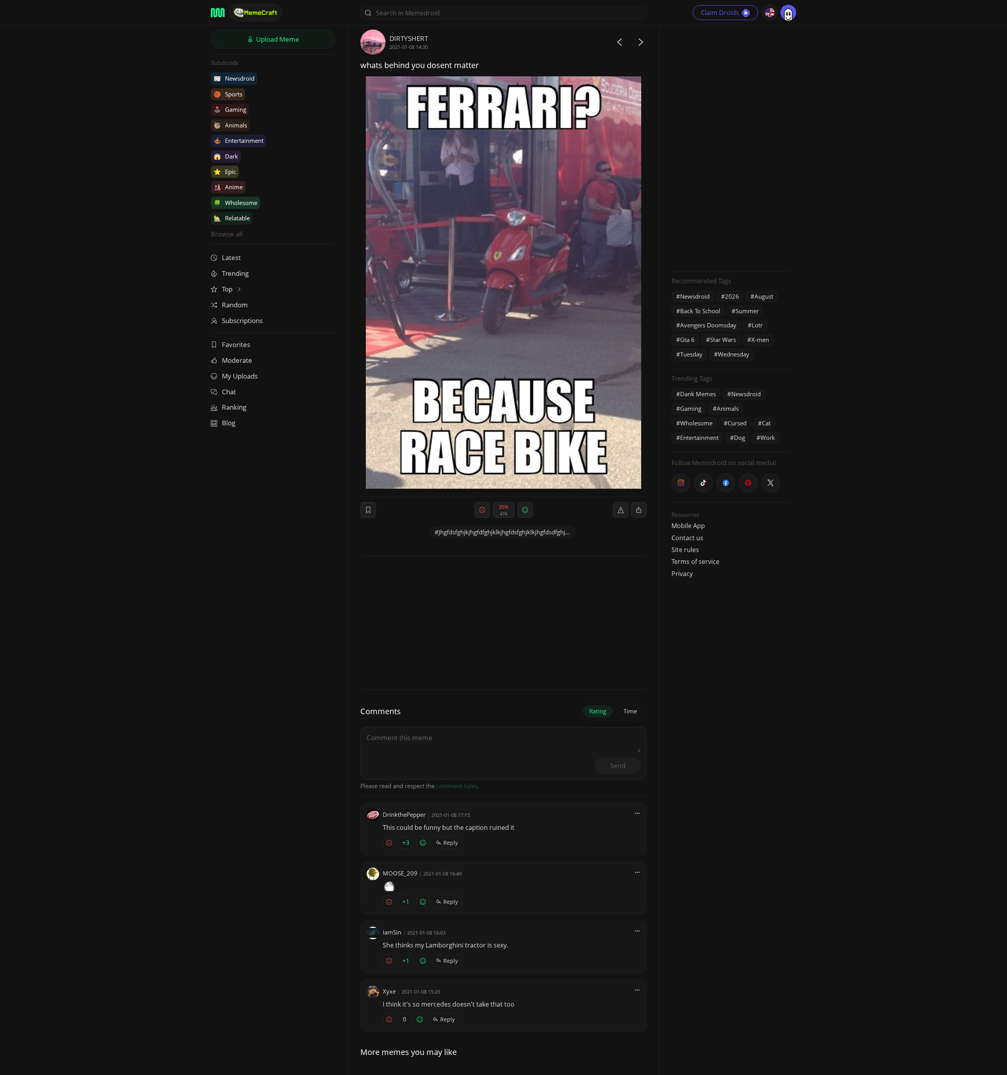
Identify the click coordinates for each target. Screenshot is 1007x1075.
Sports (228, 94)
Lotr (757, 325)
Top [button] (228, 289)
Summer (747, 311)
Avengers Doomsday (708, 325)
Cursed (737, 423)
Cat (766, 423)
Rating (597, 711)
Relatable (232, 218)
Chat (229, 391)
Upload (277, 39)
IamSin (392, 932)
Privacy (682, 573)
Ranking (234, 407)
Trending (235, 273)
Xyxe (389, 991)
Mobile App (688, 525)
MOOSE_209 (400, 873)
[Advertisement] (730, 148)
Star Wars (723, 340)
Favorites (236, 344)
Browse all (226, 233)
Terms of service (695, 561)
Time (630, 711)
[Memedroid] (218, 12)
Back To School (700, 311)
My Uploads (240, 375)
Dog (739, 437)
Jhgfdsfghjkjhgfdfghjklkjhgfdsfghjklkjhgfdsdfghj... (504, 532)
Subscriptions (242, 320)
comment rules (456, 786)
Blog (228, 422)
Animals (230, 125)
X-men (760, 340)
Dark (226, 156)
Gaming (230, 109)
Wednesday (733, 354)
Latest (231, 257)
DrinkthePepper (404, 814)
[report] (621, 510)
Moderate (237, 360)
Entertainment (239, 140)
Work (767, 437)
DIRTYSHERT (408, 38)
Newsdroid (234, 78)
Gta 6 (687, 340)
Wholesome (235, 203)
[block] (639, 510)
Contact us (687, 538)
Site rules (685, 549)
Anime (228, 187)
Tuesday (691, 354)
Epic (225, 171)
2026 (732, 296)
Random (235, 304)
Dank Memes (698, 394)
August (763, 296)
